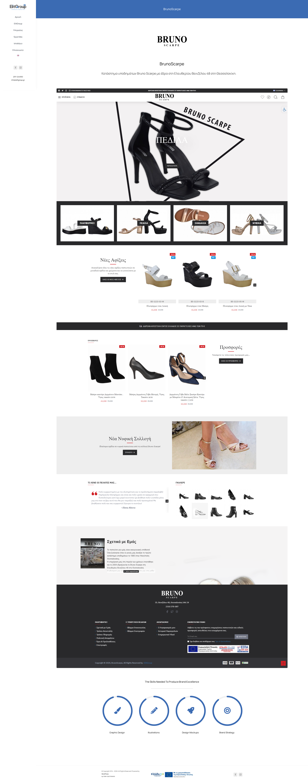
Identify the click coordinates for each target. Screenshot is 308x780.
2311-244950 (18, 77)
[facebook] (15, 68)
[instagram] (20, 68)
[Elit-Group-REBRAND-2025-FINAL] (18, 5)
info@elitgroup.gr (18, 80)
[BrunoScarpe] (172, 29)
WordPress (105, 774)
